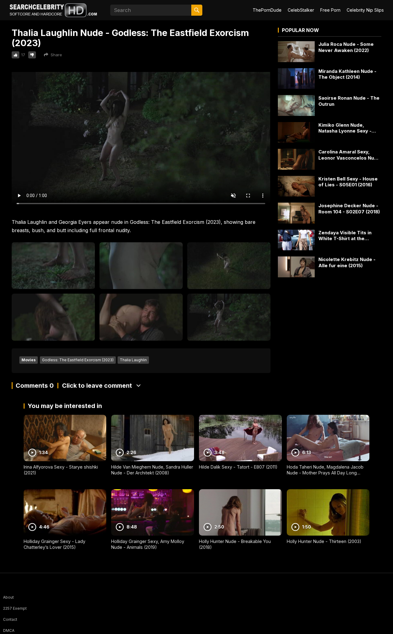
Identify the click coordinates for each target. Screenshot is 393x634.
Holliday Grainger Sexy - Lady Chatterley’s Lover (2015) (54, 544)
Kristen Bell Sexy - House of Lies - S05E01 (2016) (348, 182)
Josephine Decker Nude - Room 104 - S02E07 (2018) (349, 209)
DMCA (8, 630)
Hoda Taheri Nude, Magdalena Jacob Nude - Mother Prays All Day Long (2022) (325, 472)
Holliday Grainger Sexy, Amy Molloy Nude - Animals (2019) (147, 544)
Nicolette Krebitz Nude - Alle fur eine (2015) (346, 262)
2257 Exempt (15, 608)
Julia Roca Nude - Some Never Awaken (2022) (346, 47)
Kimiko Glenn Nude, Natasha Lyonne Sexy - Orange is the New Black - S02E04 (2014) (348, 128)
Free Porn (330, 10)
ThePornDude (267, 10)
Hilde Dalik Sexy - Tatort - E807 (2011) (238, 467)
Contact (10, 619)
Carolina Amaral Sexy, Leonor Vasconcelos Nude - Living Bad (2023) (349, 155)
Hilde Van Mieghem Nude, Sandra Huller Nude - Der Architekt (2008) (152, 469)
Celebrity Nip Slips (365, 10)
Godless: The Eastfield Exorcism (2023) (78, 360)
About (8, 597)
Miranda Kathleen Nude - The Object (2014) (347, 74)
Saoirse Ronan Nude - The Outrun (348, 101)
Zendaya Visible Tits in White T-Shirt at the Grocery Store (345, 236)
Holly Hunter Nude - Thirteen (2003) (324, 541)
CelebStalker (301, 10)
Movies (28, 360)
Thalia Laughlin (133, 360)
